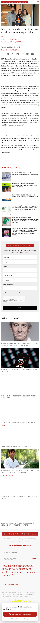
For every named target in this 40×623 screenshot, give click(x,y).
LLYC (3, 594)
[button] (7, 54)
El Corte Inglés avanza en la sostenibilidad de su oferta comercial (25, 173)
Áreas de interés (8, 284)
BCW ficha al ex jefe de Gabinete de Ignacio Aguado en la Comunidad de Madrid (17, 524)
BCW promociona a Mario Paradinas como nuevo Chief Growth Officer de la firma (20, 471)
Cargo (5, 266)
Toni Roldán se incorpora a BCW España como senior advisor (19, 396)
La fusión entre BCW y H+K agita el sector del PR (20, 422)
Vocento (15, 596)
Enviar (20, 308)
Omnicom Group (29, 594)
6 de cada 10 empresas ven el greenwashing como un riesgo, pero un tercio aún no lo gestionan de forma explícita (25, 219)
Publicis (8, 594)
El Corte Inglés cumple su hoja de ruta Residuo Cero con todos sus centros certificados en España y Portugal (25, 208)
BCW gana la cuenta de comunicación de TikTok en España (19, 370)
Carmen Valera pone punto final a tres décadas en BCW (19, 497)
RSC (2, 36)
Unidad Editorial (18, 594)
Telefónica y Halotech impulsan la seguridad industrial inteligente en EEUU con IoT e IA (24, 185)
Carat (26, 596)
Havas (21, 596)
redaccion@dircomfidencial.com (20, 545)
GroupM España (6, 596)
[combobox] (15, 558)
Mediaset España (23, 592)
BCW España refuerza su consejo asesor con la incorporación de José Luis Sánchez (19, 344)
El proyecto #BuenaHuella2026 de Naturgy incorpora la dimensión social (25, 196)
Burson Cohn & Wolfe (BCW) (10, 49)
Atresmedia (12, 592)
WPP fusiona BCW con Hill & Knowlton (16, 446)
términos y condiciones (17, 293)
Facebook (4, 592)
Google (32, 592)
